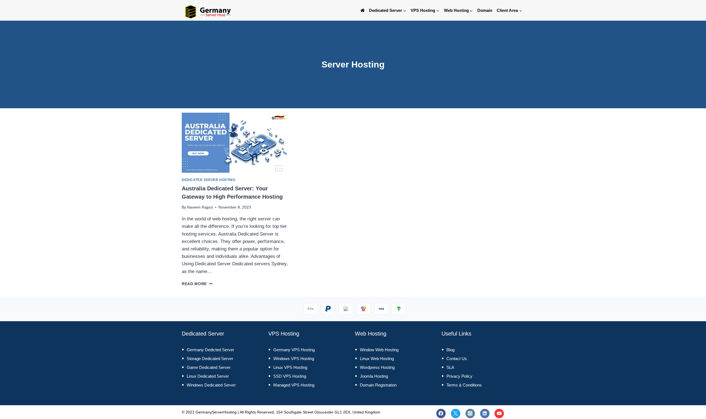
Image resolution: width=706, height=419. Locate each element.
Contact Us (456, 358)
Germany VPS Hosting (294, 349)
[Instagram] (470, 413)
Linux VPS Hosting (290, 367)
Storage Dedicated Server (210, 358)
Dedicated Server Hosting (208, 180)
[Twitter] (455, 413)
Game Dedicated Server (209, 367)
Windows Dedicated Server (211, 385)
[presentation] (235, 143)
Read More (197, 284)
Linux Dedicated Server (208, 376)
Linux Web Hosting (377, 358)
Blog (450, 349)
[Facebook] (441, 413)
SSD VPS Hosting (289, 376)
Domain (484, 10)
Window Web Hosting (379, 349)
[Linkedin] (485, 413)
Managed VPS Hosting (293, 385)
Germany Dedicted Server (210, 349)
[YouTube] (499, 413)
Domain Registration (378, 385)
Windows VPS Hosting (293, 358)
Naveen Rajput (200, 207)
